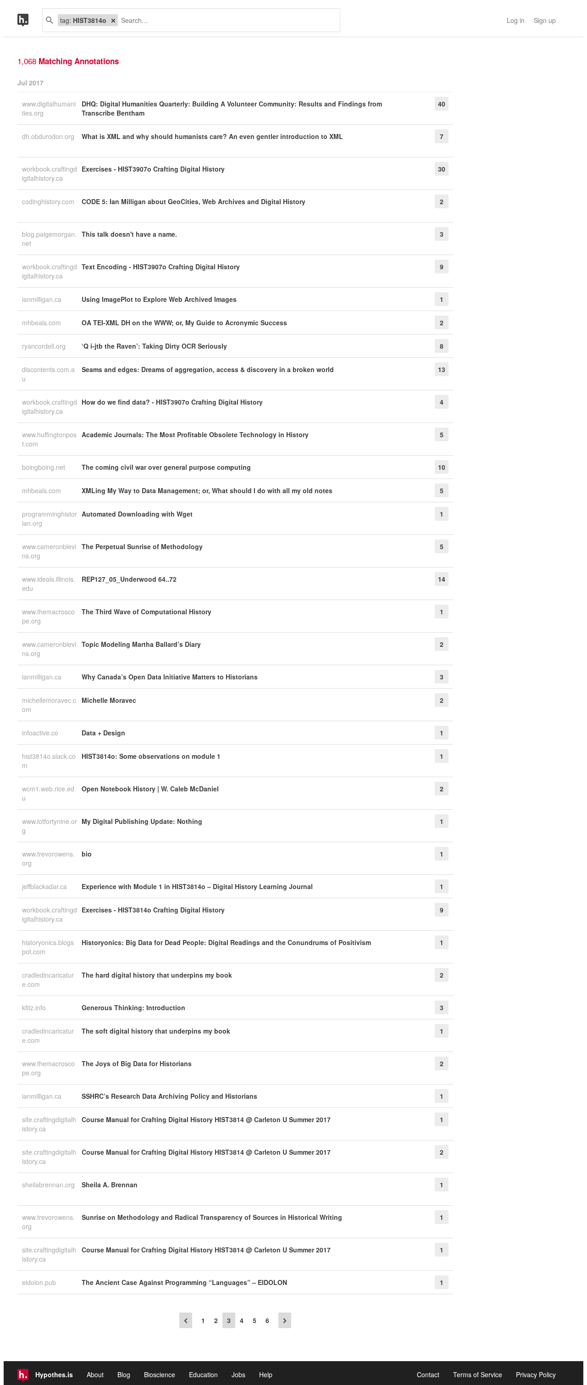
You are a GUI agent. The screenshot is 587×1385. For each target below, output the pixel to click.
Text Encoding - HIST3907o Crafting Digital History (161, 266)
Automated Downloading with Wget (137, 513)
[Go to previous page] (185, 1320)
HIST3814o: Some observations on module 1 (151, 756)
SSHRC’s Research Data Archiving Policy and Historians (169, 1096)
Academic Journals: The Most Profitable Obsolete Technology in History (195, 434)
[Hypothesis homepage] (29, 20)
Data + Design (103, 732)
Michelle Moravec (109, 700)
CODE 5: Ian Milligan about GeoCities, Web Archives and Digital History (193, 201)
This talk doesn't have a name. (129, 234)
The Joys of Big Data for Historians (137, 1063)
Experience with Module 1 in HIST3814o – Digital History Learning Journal (197, 886)
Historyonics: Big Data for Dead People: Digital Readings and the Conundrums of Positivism (226, 942)
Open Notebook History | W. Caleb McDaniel (150, 788)
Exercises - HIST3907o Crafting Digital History (153, 168)
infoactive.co (41, 732)
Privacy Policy (536, 1374)
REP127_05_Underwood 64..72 (129, 579)
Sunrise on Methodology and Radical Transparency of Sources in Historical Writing (212, 1217)
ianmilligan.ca (42, 299)
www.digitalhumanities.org (49, 108)
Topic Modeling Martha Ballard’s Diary (141, 644)
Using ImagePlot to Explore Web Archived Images (159, 299)
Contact (428, 1374)
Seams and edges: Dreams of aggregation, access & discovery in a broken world (208, 369)
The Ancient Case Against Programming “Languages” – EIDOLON (184, 1282)
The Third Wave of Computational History (146, 611)
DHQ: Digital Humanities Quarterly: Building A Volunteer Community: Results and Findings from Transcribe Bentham (232, 108)
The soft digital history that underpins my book (156, 1030)
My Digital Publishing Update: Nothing (142, 821)
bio (87, 853)
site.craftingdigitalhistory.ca (49, 1124)
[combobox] (225, 20)
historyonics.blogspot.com (48, 947)
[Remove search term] (113, 20)
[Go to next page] (284, 1320)
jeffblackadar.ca (45, 886)
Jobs (238, 1374)
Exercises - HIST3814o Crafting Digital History (153, 909)
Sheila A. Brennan (110, 1184)
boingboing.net (44, 467)
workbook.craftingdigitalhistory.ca (49, 173)
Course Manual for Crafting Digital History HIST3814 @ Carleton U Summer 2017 (206, 1119)
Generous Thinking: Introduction (133, 1007)
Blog (123, 1374)
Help (265, 1374)
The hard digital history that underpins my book (157, 974)
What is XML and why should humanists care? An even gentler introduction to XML (212, 136)
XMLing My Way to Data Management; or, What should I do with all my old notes (207, 490)
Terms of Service (477, 1374)
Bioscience (159, 1374)
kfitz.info (35, 1007)
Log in (516, 20)
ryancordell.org (44, 345)
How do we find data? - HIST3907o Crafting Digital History (172, 401)
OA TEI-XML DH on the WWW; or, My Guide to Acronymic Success (184, 322)
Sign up (545, 20)
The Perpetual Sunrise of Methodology (142, 546)
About (95, 1374)
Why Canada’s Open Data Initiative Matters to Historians (170, 676)
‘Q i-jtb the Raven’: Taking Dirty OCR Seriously (154, 345)
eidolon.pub (40, 1282)
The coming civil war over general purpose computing (166, 467)
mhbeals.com (42, 322)
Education (203, 1374)
